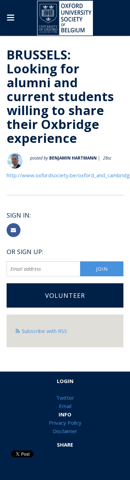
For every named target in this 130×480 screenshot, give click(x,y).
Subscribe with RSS (44, 330)
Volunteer (65, 295)
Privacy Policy (65, 422)
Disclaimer (65, 431)
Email (65, 405)
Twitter (65, 397)
